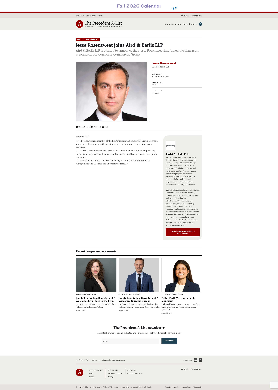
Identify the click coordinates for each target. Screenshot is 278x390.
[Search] (200, 24)
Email (106, 127)
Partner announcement (86, 295)
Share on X (97, 127)
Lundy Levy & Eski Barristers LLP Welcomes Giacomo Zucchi (138, 299)
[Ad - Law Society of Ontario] (139, 6)
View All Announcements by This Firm (183, 232)
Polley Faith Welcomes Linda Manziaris (178, 299)
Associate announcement (129, 295)
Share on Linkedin (84, 127)
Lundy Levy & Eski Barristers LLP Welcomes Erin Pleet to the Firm (95, 299)
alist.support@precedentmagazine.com (108, 360)
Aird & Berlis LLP (176, 154)
